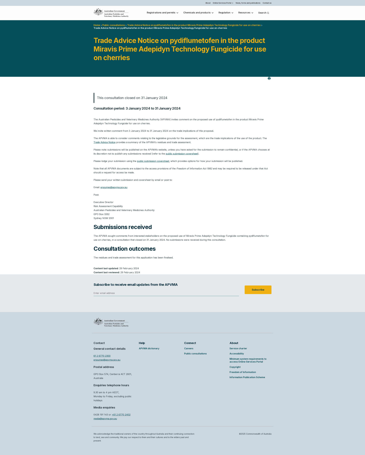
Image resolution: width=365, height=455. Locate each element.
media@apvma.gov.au (105, 418)
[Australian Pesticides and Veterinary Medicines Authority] (111, 12)
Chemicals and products (197, 12)
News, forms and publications (248, 3)
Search (262, 12)
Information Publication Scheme (247, 377)
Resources (244, 12)
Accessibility (237, 353)
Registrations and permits (161, 12)
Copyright (235, 367)
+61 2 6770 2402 (121, 414)
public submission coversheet (182, 153)
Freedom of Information (243, 372)
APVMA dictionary (149, 348)
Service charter (238, 348)
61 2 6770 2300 (102, 355)
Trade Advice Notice (104, 142)
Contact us (267, 3)
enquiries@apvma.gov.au (114, 187)
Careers (188, 348)
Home (97, 25)
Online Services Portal (223, 3)
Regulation (225, 12)
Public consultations (113, 25)
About (208, 3)
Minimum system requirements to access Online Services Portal (248, 360)
